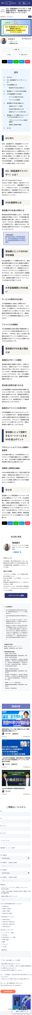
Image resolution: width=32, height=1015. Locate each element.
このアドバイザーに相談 (16, 595)
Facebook (10, 61)
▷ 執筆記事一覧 (16, 552)
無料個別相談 (24, 3)
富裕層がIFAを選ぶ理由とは (14, 103)
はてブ (21, 61)
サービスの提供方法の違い (16, 97)
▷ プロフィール (12, 41)
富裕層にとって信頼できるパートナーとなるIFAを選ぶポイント (16, 116)
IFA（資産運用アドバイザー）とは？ (15, 81)
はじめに (8, 77)
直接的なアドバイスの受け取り (17, 112)
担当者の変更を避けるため (16, 109)
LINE (16, 61)
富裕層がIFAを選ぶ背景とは (16, 88)
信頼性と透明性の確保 (15, 125)
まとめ (7, 128)
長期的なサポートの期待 (16, 106)
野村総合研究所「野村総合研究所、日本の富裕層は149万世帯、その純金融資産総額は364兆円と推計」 (15, 239)
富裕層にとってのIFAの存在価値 (15, 91)
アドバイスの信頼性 (14, 100)
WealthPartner (20, 3)
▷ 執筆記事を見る (13, 43)
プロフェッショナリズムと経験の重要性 (18, 121)
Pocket (27, 61)
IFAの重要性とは (10, 85)
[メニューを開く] (29, 3)
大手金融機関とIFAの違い (13, 94)
